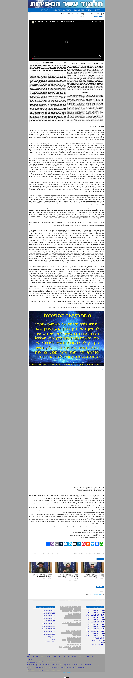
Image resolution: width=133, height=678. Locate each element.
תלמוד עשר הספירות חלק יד (95, 633)
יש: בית (68, 630)
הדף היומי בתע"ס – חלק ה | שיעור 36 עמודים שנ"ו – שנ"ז (94, 576)
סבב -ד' (101, 16)
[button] (29, 10)
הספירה (78, 611)
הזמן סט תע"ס (79, 10)
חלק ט (59, 656)
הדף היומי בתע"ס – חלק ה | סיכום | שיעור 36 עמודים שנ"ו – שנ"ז (67, 577)
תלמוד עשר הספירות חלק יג (95, 632)
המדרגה (62, 609)
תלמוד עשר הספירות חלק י (95, 626)
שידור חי (88, 10)
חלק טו (64, 639)
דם (69, 642)
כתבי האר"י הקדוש (98, 640)
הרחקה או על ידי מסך (75, 642)
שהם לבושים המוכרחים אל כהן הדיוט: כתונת (71, 622)
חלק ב (88, 656)
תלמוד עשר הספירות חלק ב (95, 612)
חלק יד (37, 656)
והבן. (74, 611)
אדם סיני (78, 606)
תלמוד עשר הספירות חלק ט (95, 625)
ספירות (67, 615)
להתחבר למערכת (98, 594)
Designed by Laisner (66, 672)
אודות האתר (45, 10)
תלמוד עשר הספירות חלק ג (95, 614)
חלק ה (79, 613)
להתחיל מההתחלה (76, 635)
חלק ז (67, 656)
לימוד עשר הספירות (76, 646)
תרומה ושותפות (100, 601)
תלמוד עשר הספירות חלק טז (95, 637)
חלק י (55, 656)
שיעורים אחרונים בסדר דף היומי (73, 637)
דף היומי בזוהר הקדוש (31, 670)
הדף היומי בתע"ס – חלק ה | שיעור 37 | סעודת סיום (42, 576)
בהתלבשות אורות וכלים (66, 633)
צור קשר (53, 601)
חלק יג (42, 656)
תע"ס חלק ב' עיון (75, 664)
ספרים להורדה (39, 661)
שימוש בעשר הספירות (75, 630)
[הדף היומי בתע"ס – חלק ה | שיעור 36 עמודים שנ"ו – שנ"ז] (92, 567)
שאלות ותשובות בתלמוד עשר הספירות (72, 618)
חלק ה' (96, 16)
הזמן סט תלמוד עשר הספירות (49, 661)
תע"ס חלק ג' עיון (67, 664)
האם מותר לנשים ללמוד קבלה (74, 644)
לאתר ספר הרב (40, 670)
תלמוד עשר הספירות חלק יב (95, 630)
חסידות (70, 613)
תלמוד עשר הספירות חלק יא (95, 628)
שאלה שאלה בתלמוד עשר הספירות (73, 601)
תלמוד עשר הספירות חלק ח (95, 623)
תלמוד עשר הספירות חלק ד (95, 616)
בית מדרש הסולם (76, 633)
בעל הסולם (52, 670)
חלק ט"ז (28, 656)
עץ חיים (101, 642)
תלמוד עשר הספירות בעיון (62, 10)
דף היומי (97, 10)
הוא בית (67, 609)
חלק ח (63, 656)
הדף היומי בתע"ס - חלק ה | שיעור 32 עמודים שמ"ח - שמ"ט (44, 553)
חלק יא (50, 656)
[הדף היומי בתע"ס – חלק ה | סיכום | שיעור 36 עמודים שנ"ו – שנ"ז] (66, 567)
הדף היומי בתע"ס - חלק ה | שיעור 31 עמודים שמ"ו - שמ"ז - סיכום (89, 553)
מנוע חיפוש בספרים (30, 661)
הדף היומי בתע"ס (67, 646)
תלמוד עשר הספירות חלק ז (95, 621)
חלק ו (72, 656)
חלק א (92, 656)
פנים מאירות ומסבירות (97, 644)
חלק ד (80, 656)
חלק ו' (74, 613)
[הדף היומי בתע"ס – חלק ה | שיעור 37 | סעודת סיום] (40, 567)
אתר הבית (47, 670)
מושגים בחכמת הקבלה (75, 615)
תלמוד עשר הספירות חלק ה (95, 617)
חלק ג (84, 656)
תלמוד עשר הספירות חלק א (95, 610)
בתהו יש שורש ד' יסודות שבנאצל (73, 639)
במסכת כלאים (77, 609)
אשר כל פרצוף (72, 606)
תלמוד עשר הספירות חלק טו (95, 635)
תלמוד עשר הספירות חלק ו (95, 619)
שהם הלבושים (77, 620)
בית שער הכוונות (99, 639)
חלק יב (46, 656)
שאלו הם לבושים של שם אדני (74, 649)
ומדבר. (70, 611)
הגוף (72, 609)
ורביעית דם (65, 611)
